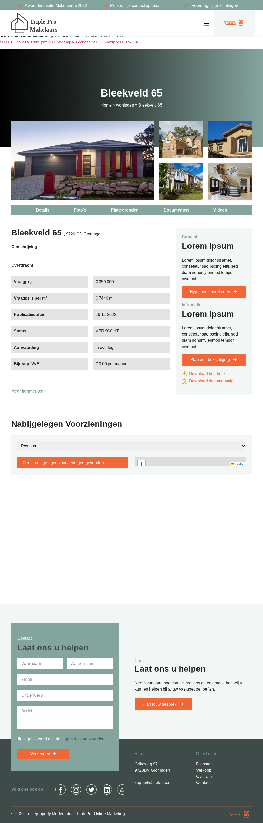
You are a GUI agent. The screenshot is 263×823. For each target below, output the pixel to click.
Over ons (204, 776)
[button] (141, 464)
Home (106, 105)
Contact (203, 782)
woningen (125, 105)
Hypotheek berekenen (210, 292)
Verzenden (40, 754)
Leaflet (239, 464)
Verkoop (203, 770)
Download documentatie (210, 381)
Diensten (204, 764)
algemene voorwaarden (83, 739)
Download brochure (206, 373)
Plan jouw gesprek (160, 704)
